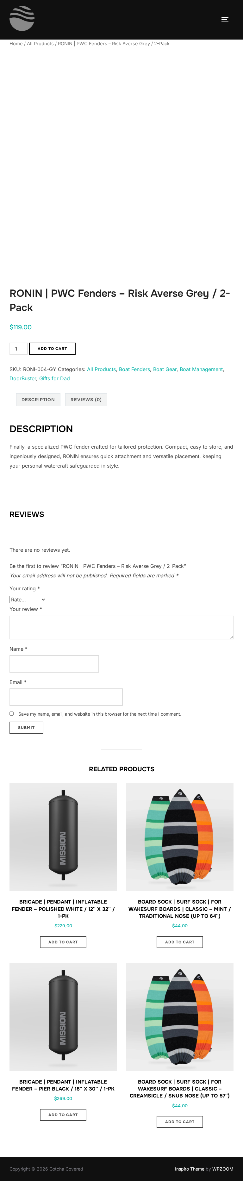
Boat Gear (165, 369)
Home (16, 44)
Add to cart (52, 348)
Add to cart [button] (63, 942)
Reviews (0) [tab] (86, 399)
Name (18, 649)
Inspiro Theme (189, 1169)
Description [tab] (38, 399)
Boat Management (201, 369)
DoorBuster (22, 378)
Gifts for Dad (54, 378)
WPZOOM (223, 1169)
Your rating (24, 588)
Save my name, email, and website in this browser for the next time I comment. (99, 714)
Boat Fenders (134, 369)
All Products (40, 44)
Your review (25, 609)
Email (18, 682)
